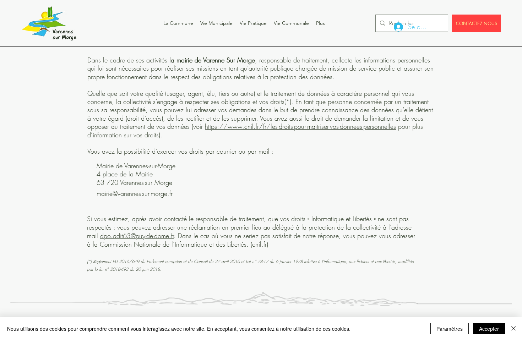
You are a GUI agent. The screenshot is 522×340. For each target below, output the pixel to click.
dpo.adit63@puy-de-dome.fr (137, 235)
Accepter (489, 328)
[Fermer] (513, 328)
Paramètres (449, 328)
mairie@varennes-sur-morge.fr (135, 193)
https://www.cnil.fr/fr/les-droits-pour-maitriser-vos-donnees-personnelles (300, 126)
